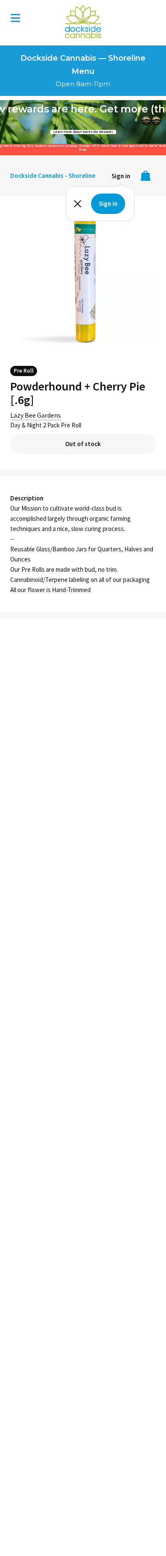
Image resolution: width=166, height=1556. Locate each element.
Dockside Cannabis (83, 21)
